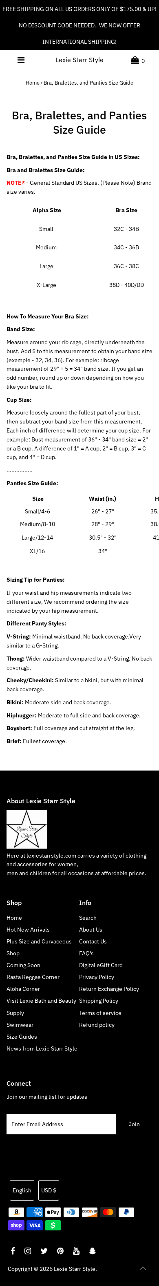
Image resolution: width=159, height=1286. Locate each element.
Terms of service (100, 1013)
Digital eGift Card (101, 965)
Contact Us (93, 941)
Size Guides (22, 1036)
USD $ (48, 1190)
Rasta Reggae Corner (33, 977)
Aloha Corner (23, 989)
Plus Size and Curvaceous (39, 941)
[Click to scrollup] (143, 1269)
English (22, 1190)
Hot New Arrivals (28, 929)
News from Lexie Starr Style (42, 1048)
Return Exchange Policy (109, 989)
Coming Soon (23, 965)
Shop (13, 953)
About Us (90, 929)
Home (33, 82)
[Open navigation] (21, 60)
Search (88, 917)
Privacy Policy (96, 977)
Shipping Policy (98, 1000)
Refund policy (97, 1024)
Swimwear (20, 1024)
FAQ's (86, 953)
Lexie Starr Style (79, 60)
